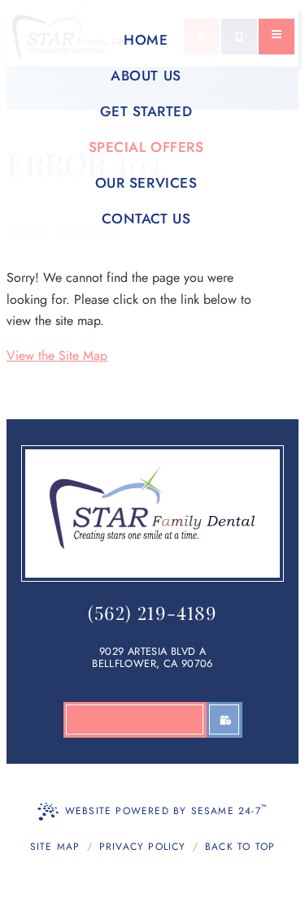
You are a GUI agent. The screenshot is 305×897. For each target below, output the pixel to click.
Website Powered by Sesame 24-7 (166, 809)
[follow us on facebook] (117, 720)
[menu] (276, 36)
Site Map (55, 846)
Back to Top (240, 846)
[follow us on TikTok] (189, 720)
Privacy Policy (142, 846)
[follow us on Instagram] (81, 720)
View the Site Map (57, 355)
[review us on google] (153, 720)
